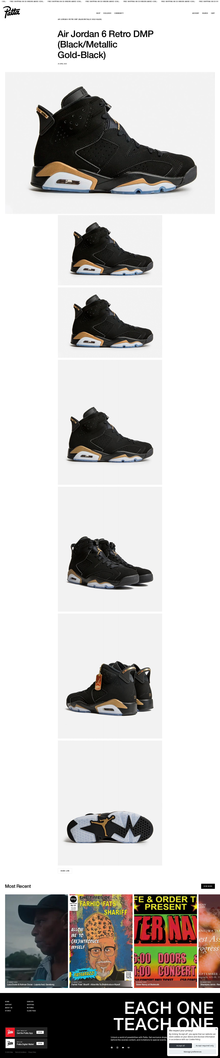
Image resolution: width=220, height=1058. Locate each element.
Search (205, 13)
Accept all (180, 1045)
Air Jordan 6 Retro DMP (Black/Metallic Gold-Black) (80, 19)
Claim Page (31, 1011)
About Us (8, 1008)
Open (40, 1032)
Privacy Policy (32, 1052)
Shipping (30, 1005)
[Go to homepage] (11, 12)
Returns (30, 1008)
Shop (98, 13)
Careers (30, 1002)
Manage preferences (193, 1051)
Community (119, 13)
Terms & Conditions (20, 1052)
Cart (213, 13)
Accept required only (205, 1045)
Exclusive (107, 13)
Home (7, 1002)
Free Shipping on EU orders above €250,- (23, 1)
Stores (8, 1011)
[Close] (216, 1029)
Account (195, 13)
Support (8, 1005)
